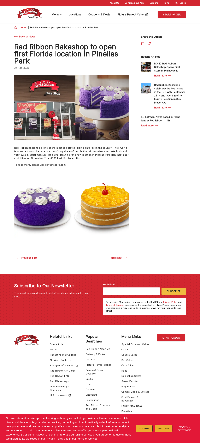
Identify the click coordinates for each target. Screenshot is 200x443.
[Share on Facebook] (143, 43)
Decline (163, 428)
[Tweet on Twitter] (149, 43)
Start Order (172, 14)
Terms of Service (87, 438)
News (23, 27)
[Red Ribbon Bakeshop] (29, 14)
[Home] (15, 27)
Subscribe (174, 291)
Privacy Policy (54, 438)
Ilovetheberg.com (55, 164)
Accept (144, 428)
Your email (109, 284)
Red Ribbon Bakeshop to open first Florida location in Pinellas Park (64, 27)
